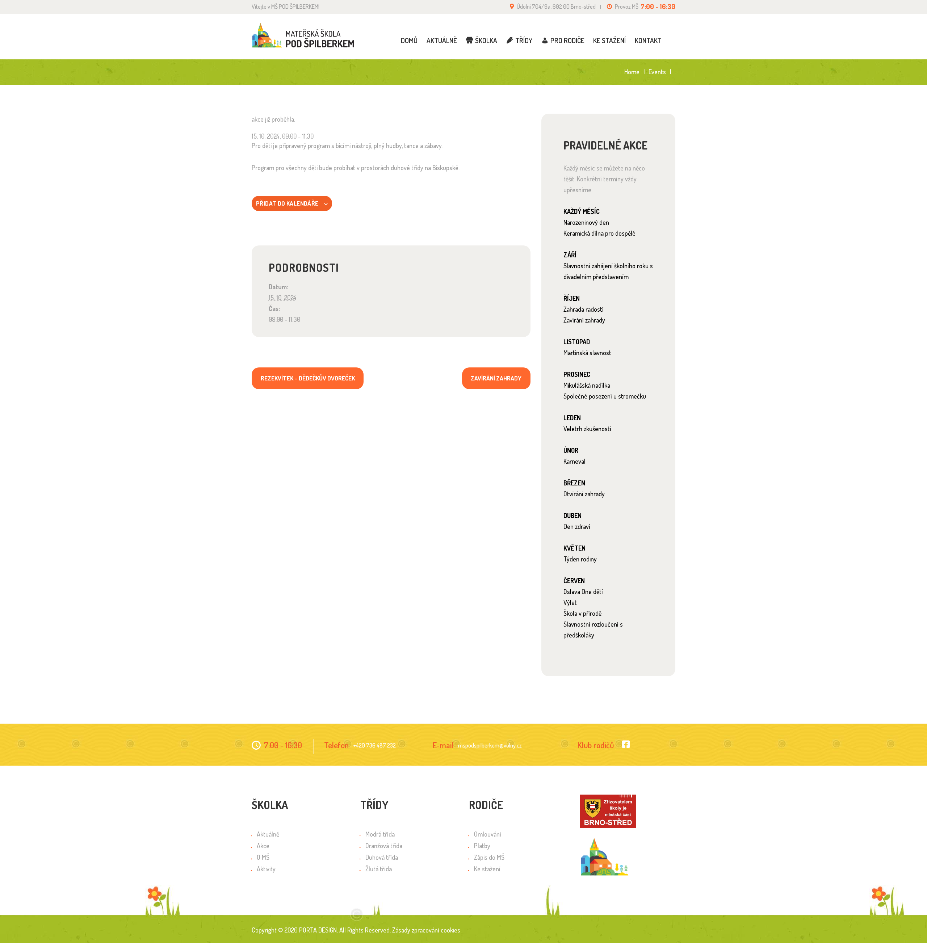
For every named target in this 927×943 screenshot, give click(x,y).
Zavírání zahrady (496, 378)
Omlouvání (487, 834)
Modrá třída (380, 834)
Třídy (523, 40)
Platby (482, 846)
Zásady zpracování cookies (426, 930)
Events (657, 72)
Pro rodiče (567, 40)
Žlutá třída (378, 869)
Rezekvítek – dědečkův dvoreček (308, 378)
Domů (409, 40)
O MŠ (263, 857)
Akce (263, 846)
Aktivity (266, 869)
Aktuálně (442, 40)
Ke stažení (609, 40)
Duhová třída (381, 857)
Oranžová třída (383, 846)
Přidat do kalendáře (287, 203)
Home (631, 71)
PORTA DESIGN (318, 930)
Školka (486, 40)
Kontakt (648, 40)
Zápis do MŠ (489, 857)
